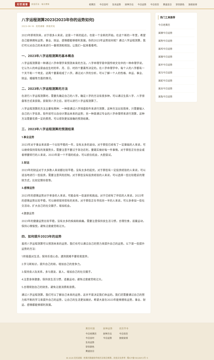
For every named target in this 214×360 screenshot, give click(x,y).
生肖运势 (116, 4)
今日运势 (142, 4)
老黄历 (92, 4)
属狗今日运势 (165, 40)
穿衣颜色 (180, 4)
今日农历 (154, 4)
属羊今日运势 (165, 64)
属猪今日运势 (165, 32)
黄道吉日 (167, 4)
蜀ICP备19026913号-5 (137, 358)
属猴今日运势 (165, 56)
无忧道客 (22, 4)
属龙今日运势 (165, 88)
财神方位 (129, 4)
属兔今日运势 (165, 96)
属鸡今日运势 (165, 48)
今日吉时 (103, 4)
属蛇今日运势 (165, 80)
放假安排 (192, 4)
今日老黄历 (164, 24)
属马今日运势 (165, 72)
